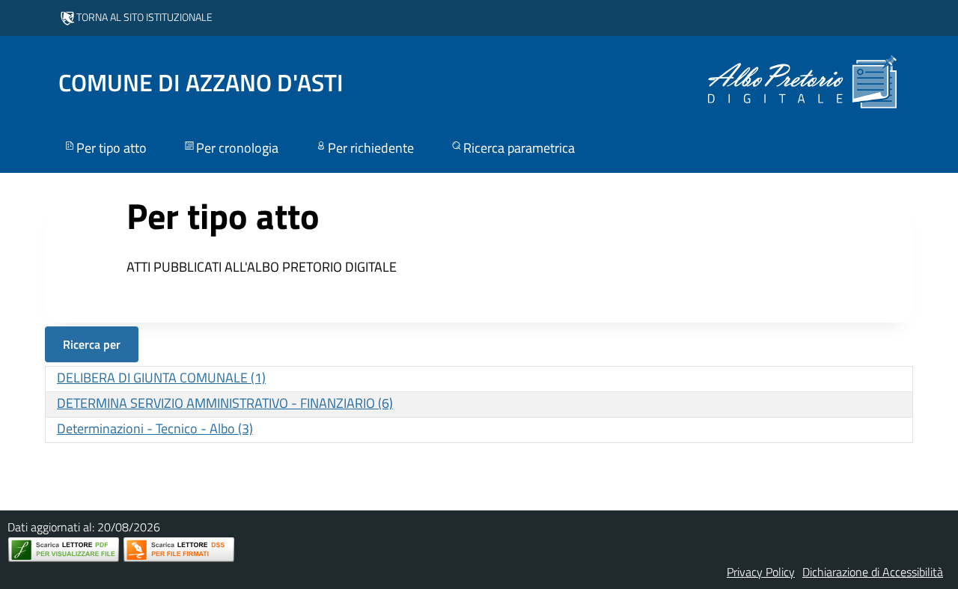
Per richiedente (371, 148)
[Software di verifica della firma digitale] (179, 550)
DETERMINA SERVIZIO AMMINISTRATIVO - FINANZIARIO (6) (225, 403)
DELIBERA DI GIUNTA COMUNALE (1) (161, 377)
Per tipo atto (111, 148)
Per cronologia (237, 148)
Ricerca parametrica (519, 148)
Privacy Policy (761, 572)
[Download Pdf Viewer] (63, 550)
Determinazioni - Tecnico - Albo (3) (155, 428)
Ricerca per (91, 344)
